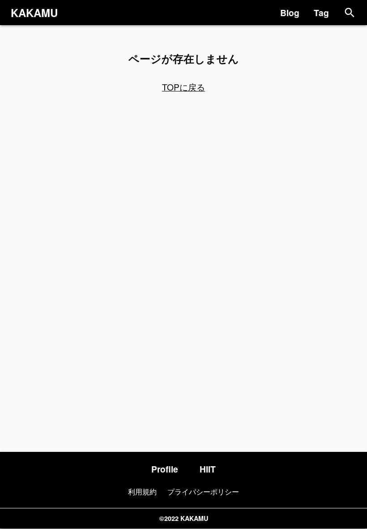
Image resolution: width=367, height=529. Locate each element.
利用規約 (142, 491)
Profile (164, 469)
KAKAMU (34, 12)
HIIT (208, 469)
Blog (289, 12)
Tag (321, 12)
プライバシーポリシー (203, 491)
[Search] (349, 12)
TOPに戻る (183, 87)
